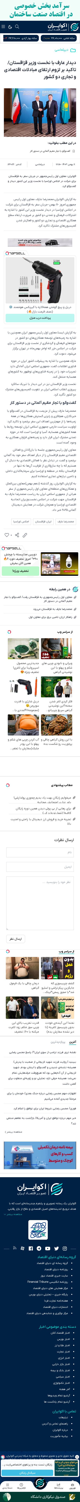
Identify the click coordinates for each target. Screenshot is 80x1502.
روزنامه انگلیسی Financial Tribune (48, 1282)
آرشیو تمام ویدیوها (59, 1395)
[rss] (14, 1249)
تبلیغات (63, 1417)
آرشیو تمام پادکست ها (57, 1402)
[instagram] (65, 1249)
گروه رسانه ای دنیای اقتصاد (52, 1263)
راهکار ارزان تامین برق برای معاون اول (50, 617)
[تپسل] (7, 253)
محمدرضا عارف (66, 522)
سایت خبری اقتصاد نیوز (54, 1276)
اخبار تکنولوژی (61, 1383)
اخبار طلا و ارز (62, 1345)
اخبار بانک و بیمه (60, 1370)
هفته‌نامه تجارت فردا (56, 1301)
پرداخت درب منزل (40, 318)
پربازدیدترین (58, 1042)
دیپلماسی (61, 50)
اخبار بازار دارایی (61, 1364)
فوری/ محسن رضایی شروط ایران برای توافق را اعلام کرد (45, 1108)
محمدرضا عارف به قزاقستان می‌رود (52, 609)
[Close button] (77, 1457)
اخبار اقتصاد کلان (60, 1333)
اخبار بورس (63, 1339)
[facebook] (31, 1249)
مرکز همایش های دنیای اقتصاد (50, 1288)
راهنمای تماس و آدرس (55, 1424)
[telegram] (39, 1249)
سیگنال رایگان (27, 1473)
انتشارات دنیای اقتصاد (55, 1307)
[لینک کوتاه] (25, 535)
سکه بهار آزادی (67, 38)
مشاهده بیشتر (14, 1132)
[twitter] (56, 1249)
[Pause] (44, 572)
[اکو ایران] (63, 27)
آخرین (72, 1042)
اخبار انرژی (64, 1358)
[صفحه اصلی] (40, 1483)
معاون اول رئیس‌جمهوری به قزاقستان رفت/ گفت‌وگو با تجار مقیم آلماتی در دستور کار (38, 599)
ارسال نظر (16, 939)
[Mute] (50, 572)
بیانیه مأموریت (59, 1436)
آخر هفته (64, 1389)
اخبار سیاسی (63, 1377)
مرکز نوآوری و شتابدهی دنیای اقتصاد (47, 1313)
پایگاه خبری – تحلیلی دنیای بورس (48, 1294)
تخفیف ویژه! (20, 571)
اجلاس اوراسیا (21, 522)
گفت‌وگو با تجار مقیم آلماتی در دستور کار (50, 151)
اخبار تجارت (63, 1352)
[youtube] (47, 1249)
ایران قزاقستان (43, 522)
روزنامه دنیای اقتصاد (56, 1269)
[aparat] (22, 1249)
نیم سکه (24, 38)
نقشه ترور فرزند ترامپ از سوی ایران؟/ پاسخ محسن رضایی (42, 1052)
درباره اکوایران (60, 1430)
